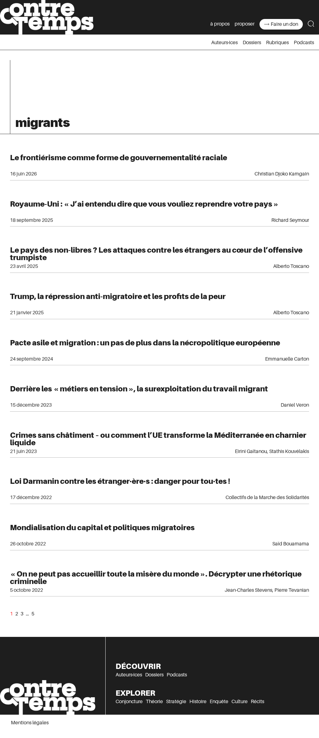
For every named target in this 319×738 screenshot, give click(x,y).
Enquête (219, 701)
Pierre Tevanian (291, 590)
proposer (245, 24)
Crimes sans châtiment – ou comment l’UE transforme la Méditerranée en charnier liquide (158, 439)
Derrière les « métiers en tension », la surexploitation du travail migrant (139, 389)
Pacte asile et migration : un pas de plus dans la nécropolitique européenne (145, 343)
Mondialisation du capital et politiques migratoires (102, 527)
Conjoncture (129, 701)
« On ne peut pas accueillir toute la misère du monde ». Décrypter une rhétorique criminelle (156, 578)
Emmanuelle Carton (287, 359)
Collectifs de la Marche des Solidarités (267, 497)
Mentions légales (30, 723)
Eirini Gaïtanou (251, 451)
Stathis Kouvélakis (289, 451)
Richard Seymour (290, 220)
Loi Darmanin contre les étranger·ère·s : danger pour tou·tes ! (120, 481)
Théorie (154, 701)
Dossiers (252, 42)
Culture (239, 701)
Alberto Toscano (291, 266)
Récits (257, 701)
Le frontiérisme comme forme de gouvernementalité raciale (118, 157)
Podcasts (304, 42)
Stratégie (176, 701)
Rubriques (277, 42)
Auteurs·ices (224, 42)
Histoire (198, 701)
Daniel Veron (295, 405)
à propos (220, 24)
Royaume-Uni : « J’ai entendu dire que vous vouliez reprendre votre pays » (144, 204)
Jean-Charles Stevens (248, 590)
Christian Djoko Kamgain (282, 174)
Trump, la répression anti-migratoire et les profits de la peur (118, 296)
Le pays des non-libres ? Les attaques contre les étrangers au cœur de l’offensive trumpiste (156, 254)
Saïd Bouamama (290, 544)
